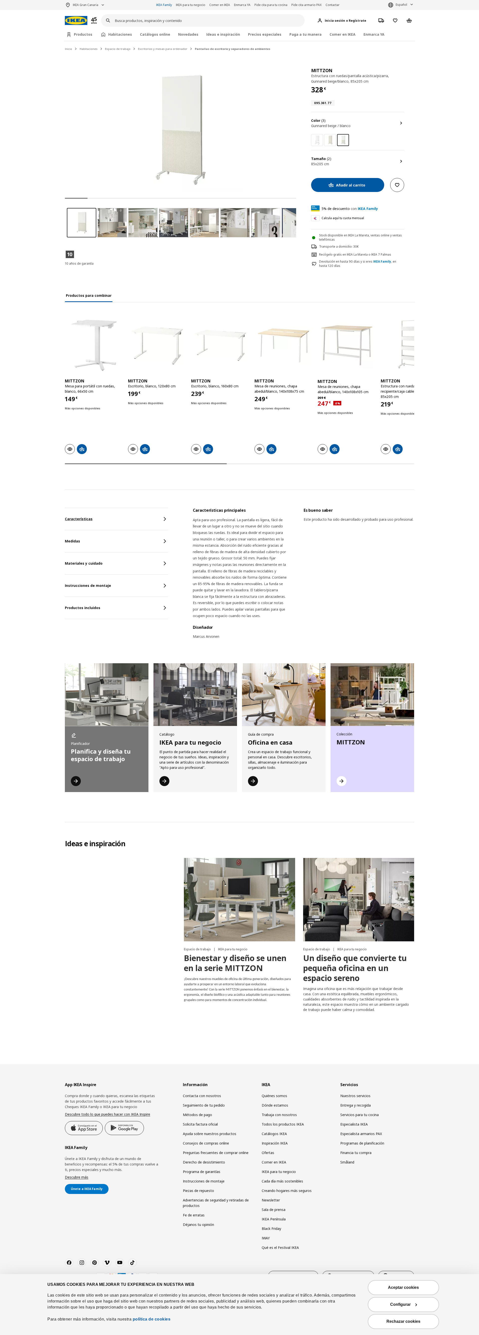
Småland (347, 1162)
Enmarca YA (242, 5)
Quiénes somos (274, 1095)
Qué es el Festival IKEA (280, 1247)
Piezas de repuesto (198, 1190)
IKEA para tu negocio (190, 5)
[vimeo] (107, 1262)
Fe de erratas (194, 1215)
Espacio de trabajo (117, 49)
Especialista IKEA (354, 1124)
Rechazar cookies (403, 1321)
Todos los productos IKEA (283, 1124)
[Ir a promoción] (100, 20)
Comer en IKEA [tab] (343, 34)
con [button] (350, 208)
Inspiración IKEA (275, 1143)
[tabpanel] (303, 576)
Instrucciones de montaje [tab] (88, 585)
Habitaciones (89, 49)
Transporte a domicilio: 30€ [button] (339, 246)
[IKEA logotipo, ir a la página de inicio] (76, 20)
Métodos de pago (197, 1114)
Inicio (68, 49)
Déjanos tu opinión (198, 1224)
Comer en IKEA (219, 5)
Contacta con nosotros (202, 1095)
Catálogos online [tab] (155, 34)
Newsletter (271, 1200)
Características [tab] (79, 518)
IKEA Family (164, 5)
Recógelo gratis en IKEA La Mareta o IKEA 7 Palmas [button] (355, 254)
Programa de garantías (201, 1171)
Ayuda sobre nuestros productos (209, 1133)
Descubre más (76, 1177)
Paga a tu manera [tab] (305, 34)
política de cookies (152, 1319)
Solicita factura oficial (200, 1124)
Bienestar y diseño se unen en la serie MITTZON (235, 963)
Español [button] (401, 4)
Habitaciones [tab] (120, 34)
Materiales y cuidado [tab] (84, 563)
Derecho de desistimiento (204, 1162)
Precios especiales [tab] (264, 34)
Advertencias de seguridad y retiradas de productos (216, 1203)
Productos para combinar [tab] (89, 295)
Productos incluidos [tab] (82, 607)
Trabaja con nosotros (279, 1114)
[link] (317, 140)
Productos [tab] (83, 34)
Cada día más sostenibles (282, 1181)
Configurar (400, 1304)
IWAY (266, 1238)
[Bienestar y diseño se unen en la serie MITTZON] (239, 899)
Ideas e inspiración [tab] (223, 34)
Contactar (333, 5)
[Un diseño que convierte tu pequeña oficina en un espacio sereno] (358, 899)
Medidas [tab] (72, 541)
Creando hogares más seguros (287, 1190)
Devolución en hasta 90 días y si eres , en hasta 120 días (357, 264)
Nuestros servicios (355, 1095)
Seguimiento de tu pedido (204, 1105)
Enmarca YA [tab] (373, 34)
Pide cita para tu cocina (270, 5)
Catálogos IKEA (274, 1133)
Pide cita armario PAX (306, 5)
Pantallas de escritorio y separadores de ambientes (232, 49)
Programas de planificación (362, 1143)
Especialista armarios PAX (361, 1133)
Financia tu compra (355, 1152)
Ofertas (268, 1152)
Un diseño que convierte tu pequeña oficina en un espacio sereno (355, 968)
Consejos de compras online (206, 1143)
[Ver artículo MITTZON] (94, 345)
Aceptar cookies (403, 1287)
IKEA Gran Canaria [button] (85, 5)
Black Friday (271, 1228)
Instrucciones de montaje (204, 1181)
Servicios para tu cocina (359, 1114)
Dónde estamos (275, 1105)
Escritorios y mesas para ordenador (162, 49)
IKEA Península (274, 1219)
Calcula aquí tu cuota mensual (343, 218)
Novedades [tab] (188, 34)
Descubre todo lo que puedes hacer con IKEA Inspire (107, 1114)
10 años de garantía (79, 263)
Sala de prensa (273, 1209)
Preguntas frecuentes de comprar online (215, 1152)
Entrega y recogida (355, 1105)
